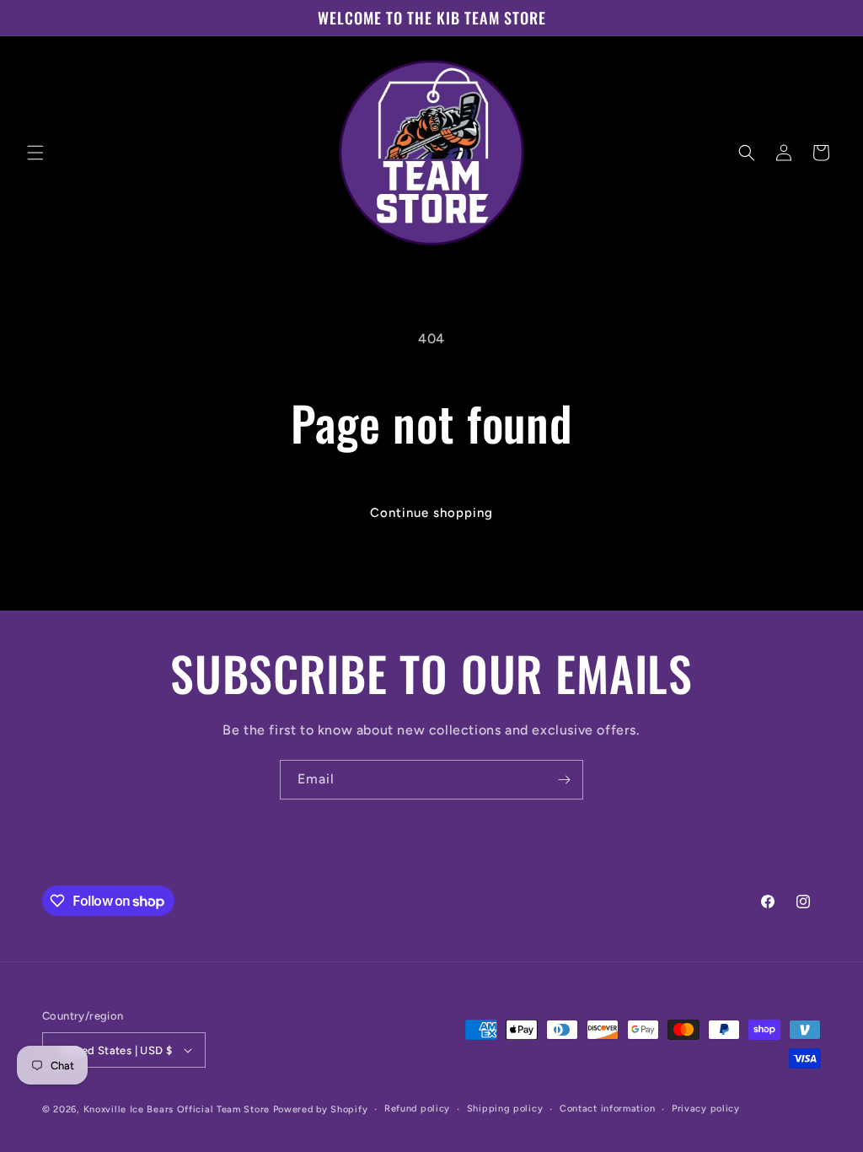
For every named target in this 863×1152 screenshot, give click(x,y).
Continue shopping (431, 512)
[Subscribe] (563, 779)
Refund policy (417, 1108)
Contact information (607, 1108)
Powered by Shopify (320, 1109)
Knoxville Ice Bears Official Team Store (176, 1109)
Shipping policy (505, 1108)
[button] (35, 152)
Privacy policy (706, 1108)
